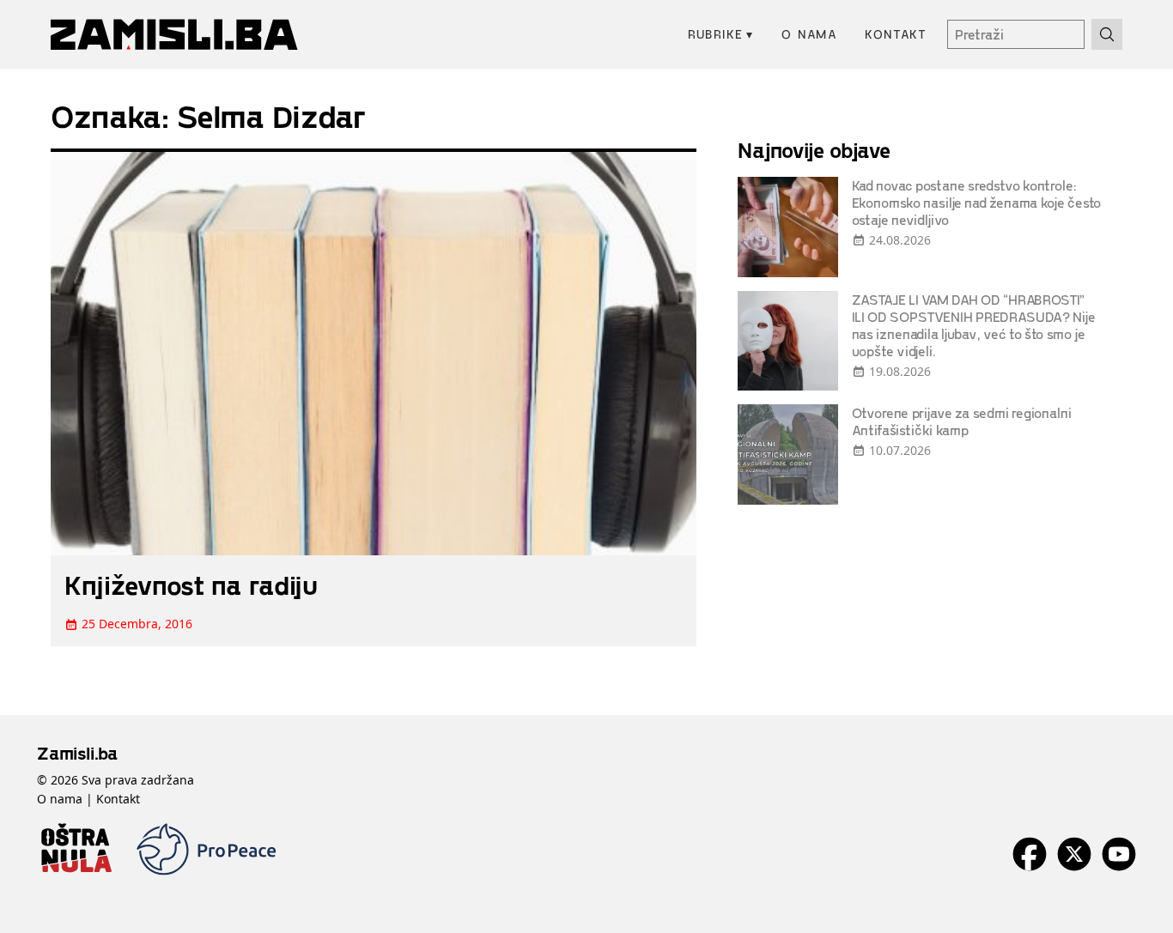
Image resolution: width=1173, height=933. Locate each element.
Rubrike (721, 34)
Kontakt (896, 34)
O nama (809, 34)
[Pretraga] (1106, 34)
